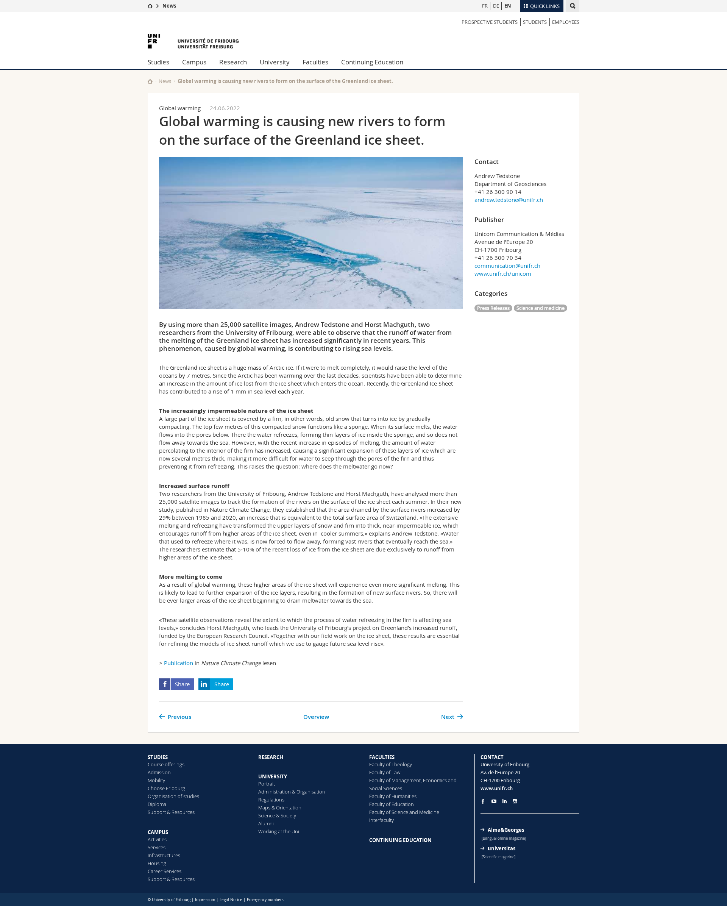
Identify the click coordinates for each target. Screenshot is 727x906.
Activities (157, 839)
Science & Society (277, 815)
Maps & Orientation (279, 807)
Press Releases (493, 308)
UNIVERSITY (272, 776)
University (275, 62)
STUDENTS (535, 22)
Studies (158, 62)
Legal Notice (231, 899)
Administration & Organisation (291, 791)
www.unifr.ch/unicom (502, 273)
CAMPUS (158, 832)
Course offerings (166, 764)
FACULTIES (382, 757)
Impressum (205, 899)
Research (233, 62)
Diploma (157, 804)
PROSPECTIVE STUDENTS (490, 22)
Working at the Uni (278, 831)
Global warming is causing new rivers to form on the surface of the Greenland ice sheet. (285, 81)
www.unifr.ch (497, 788)
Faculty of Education (391, 804)
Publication (178, 663)
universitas (501, 848)
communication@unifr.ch (507, 265)
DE (496, 5)
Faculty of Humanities (393, 796)
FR (485, 5)
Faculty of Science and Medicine (404, 812)
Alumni (266, 823)
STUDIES (158, 757)
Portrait (266, 783)
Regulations (271, 799)
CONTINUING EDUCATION (400, 840)
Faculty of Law (384, 772)
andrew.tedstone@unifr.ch (508, 199)
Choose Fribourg (166, 788)
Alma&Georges (506, 829)
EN (507, 5)
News (169, 5)
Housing (157, 863)
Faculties (315, 62)
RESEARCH (270, 757)
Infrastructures (164, 855)
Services (156, 847)
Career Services (164, 871)
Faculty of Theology (390, 764)
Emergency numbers (265, 899)
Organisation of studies (173, 796)
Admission (159, 772)
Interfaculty (381, 820)
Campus (194, 62)
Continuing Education (372, 62)
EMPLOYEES (565, 22)
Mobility (156, 780)
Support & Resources (171, 812)
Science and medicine (540, 308)
